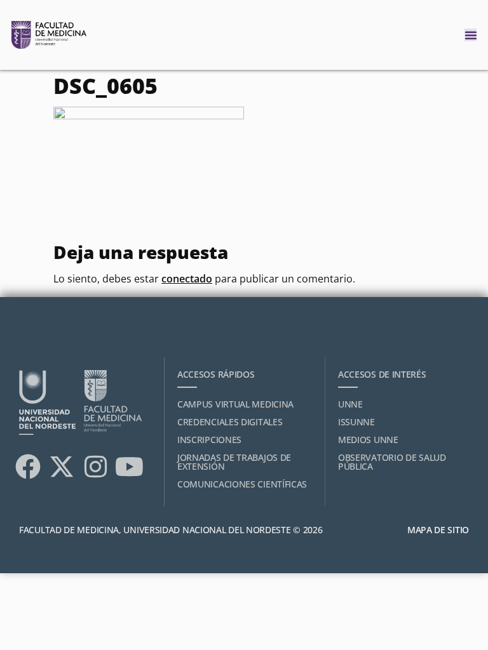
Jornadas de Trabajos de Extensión (234, 461)
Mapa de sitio (438, 530)
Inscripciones (209, 440)
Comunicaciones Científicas (242, 484)
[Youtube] (129, 466)
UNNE (350, 404)
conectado (186, 279)
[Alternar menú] (470, 35)
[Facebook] (28, 466)
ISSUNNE (356, 422)
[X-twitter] (61, 466)
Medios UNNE (368, 440)
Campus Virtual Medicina (235, 404)
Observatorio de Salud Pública (392, 461)
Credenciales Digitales (229, 422)
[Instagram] (95, 466)
